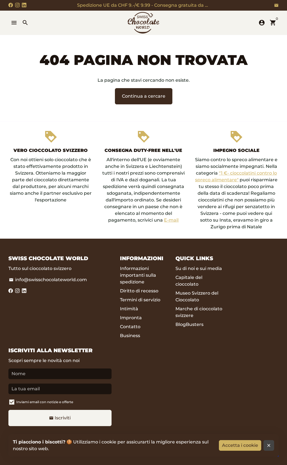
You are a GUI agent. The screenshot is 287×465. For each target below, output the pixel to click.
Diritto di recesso (139, 290)
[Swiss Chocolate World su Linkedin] (24, 5)
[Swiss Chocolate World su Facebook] (10, 5)
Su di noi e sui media (198, 268)
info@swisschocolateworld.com (48, 279)
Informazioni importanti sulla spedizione (138, 275)
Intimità (129, 308)
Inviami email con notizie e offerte (44, 402)
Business (130, 335)
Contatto (130, 326)
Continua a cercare (143, 96)
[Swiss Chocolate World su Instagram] (17, 5)
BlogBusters (189, 324)
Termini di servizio (140, 299)
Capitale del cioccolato (188, 281)
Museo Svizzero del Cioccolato (196, 296)
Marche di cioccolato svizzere (198, 312)
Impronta (131, 317)
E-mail (171, 220)
